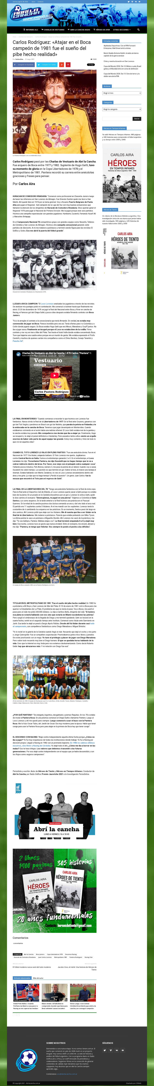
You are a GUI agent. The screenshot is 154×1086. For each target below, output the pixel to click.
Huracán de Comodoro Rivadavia (25, 957)
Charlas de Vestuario (20, 1000)
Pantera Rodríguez (76, 957)
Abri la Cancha (28, 954)
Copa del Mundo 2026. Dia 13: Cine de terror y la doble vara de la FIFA (122, 75)
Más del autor (38, 978)
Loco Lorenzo (47, 304)
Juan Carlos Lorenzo (45, 957)
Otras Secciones (121, 30)
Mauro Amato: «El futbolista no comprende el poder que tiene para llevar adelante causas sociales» (54, 1006)
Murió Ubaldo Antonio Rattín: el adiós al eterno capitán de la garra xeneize (121, 54)
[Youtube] (139, 1)
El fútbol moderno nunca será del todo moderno (32, 967)
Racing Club (89, 957)
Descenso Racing (71, 954)
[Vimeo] (132, 1)
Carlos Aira (19, 59)
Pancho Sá (17, 341)
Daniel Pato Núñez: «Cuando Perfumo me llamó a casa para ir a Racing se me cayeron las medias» (25, 1006)
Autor (33, 2)
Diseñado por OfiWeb (133, 1083)
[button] (138, 30)
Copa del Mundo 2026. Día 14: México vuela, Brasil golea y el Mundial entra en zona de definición (122, 67)
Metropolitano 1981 (60, 957)
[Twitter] (128, 1)
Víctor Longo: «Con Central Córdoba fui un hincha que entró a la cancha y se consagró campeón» (83, 1006)
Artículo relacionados (22, 978)
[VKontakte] (136, 1)
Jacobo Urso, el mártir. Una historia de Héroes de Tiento (77, 968)
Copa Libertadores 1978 (55, 954)
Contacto (40, 2)
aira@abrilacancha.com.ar (67, 1074)
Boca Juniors (40, 954)
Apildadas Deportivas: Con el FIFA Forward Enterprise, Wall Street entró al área (119, 47)
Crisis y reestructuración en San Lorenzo (119, 61)
